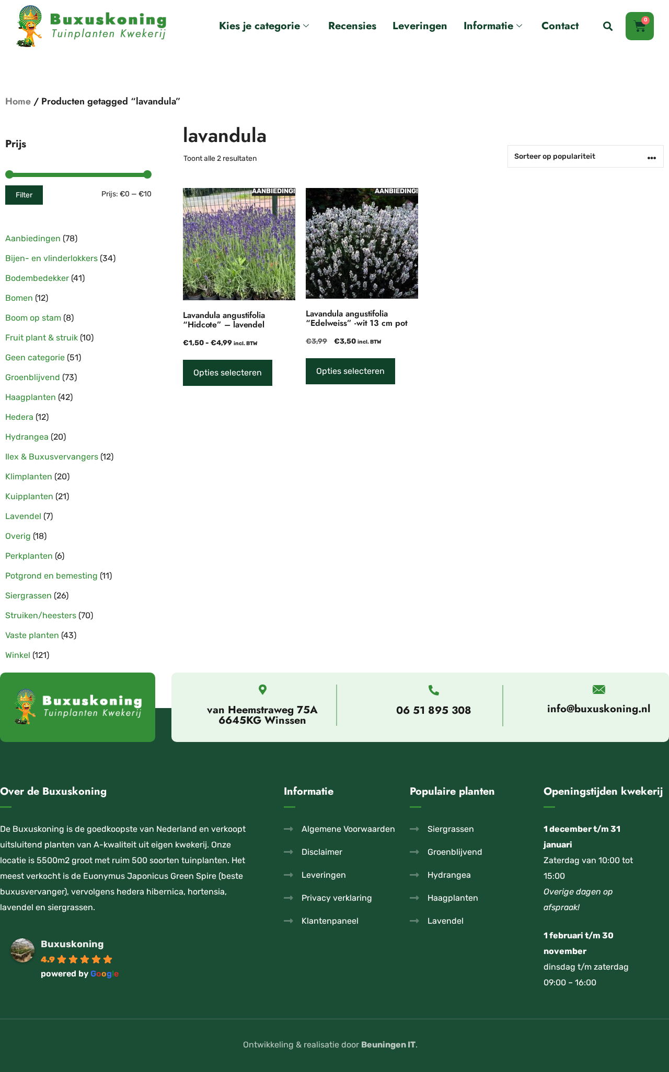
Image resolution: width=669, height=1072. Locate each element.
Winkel (17, 655)
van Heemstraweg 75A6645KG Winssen (262, 715)
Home (18, 101)
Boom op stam (33, 318)
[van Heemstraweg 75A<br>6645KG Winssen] (262, 690)
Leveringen (420, 25)
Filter (24, 195)
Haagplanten (30, 397)
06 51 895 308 (433, 710)
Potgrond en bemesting (51, 576)
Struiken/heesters (40, 615)
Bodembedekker (37, 278)
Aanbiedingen (33, 238)
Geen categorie (35, 357)
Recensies (352, 25)
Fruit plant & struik (41, 338)
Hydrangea (27, 437)
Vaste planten (32, 635)
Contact (560, 25)
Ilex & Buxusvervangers (51, 457)
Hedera (19, 417)
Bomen (19, 298)
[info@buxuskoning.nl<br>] (598, 689)
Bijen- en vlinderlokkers (51, 258)
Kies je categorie (259, 25)
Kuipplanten (29, 496)
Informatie (488, 25)
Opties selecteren (227, 373)
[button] (607, 26)
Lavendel (23, 516)
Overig (18, 536)
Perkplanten (29, 556)
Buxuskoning (72, 944)
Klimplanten (28, 476)
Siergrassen (28, 595)
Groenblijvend (32, 377)
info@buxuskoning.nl (598, 708)
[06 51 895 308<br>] (434, 690)
